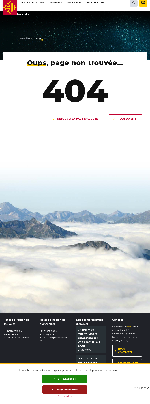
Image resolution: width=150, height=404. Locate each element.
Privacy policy (139, 387)
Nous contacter (130, 350)
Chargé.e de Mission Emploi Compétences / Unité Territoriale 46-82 (89, 338)
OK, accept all (66, 379)
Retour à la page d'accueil (78, 118)
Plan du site (126, 118)
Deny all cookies (66, 389)
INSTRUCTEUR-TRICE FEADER (87, 360)
